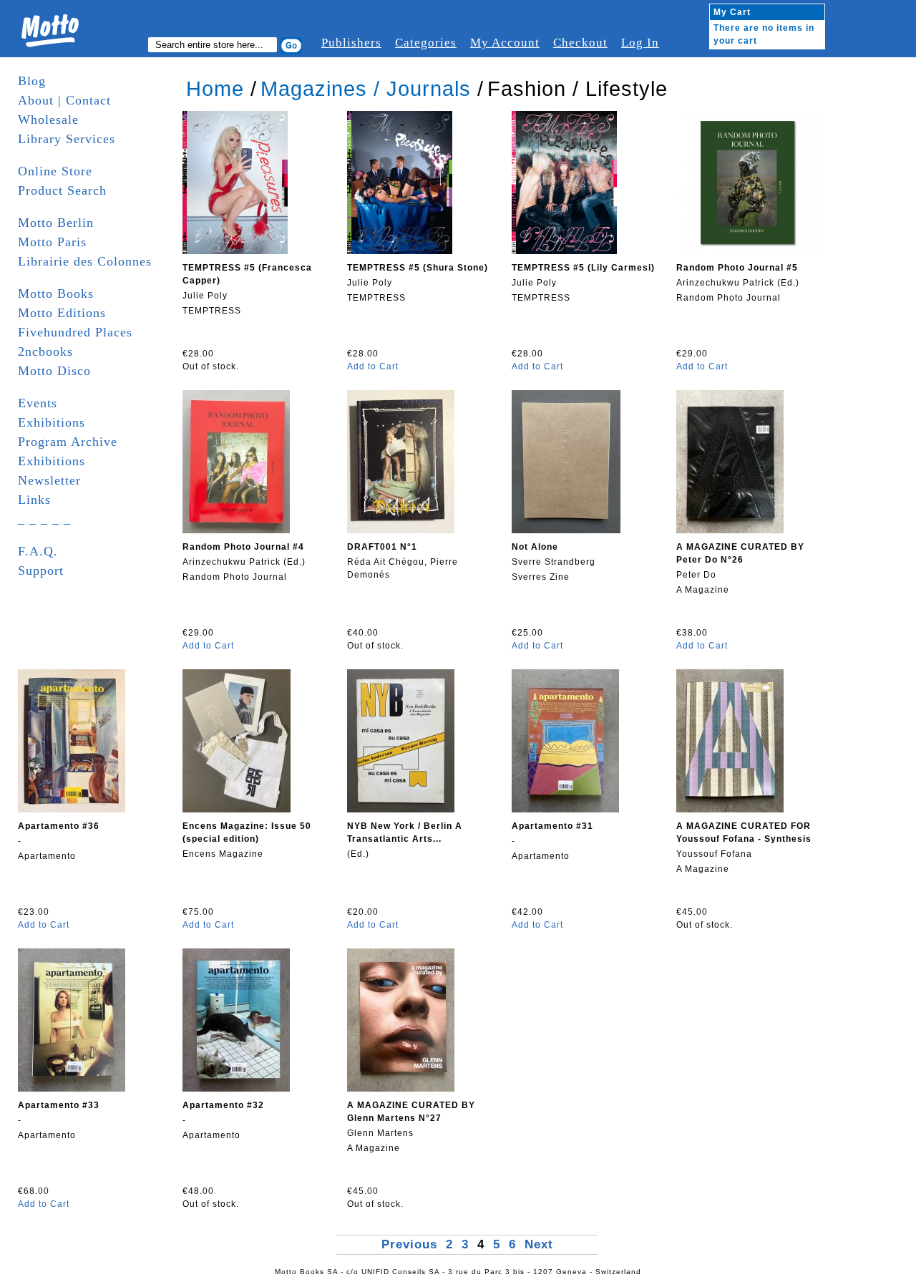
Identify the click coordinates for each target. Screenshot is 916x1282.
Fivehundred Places (75, 332)
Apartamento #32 (223, 1105)
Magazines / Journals (365, 88)
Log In (640, 42)
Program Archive (67, 441)
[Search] (291, 45)
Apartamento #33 (58, 1105)
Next (539, 1244)
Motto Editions (62, 313)
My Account (505, 42)
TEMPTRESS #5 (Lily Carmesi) (583, 268)
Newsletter (49, 480)
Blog (32, 81)
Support (41, 570)
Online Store (55, 171)
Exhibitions (51, 422)
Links (34, 499)
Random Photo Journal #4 (243, 547)
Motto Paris (52, 242)
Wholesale (48, 119)
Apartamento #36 (58, 826)
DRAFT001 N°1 (382, 547)
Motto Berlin (56, 222)
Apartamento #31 (552, 826)
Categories (426, 42)
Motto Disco (54, 371)
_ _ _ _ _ (44, 519)
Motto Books (56, 293)
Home (215, 88)
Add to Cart (373, 366)
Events (37, 403)
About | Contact (64, 100)
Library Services (66, 139)
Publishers (351, 42)
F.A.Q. (38, 551)
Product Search (62, 190)
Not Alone (535, 547)
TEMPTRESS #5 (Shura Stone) (417, 268)
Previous (411, 1244)
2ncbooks (45, 351)
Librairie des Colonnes (85, 261)
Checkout (580, 42)
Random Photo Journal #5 (737, 268)
